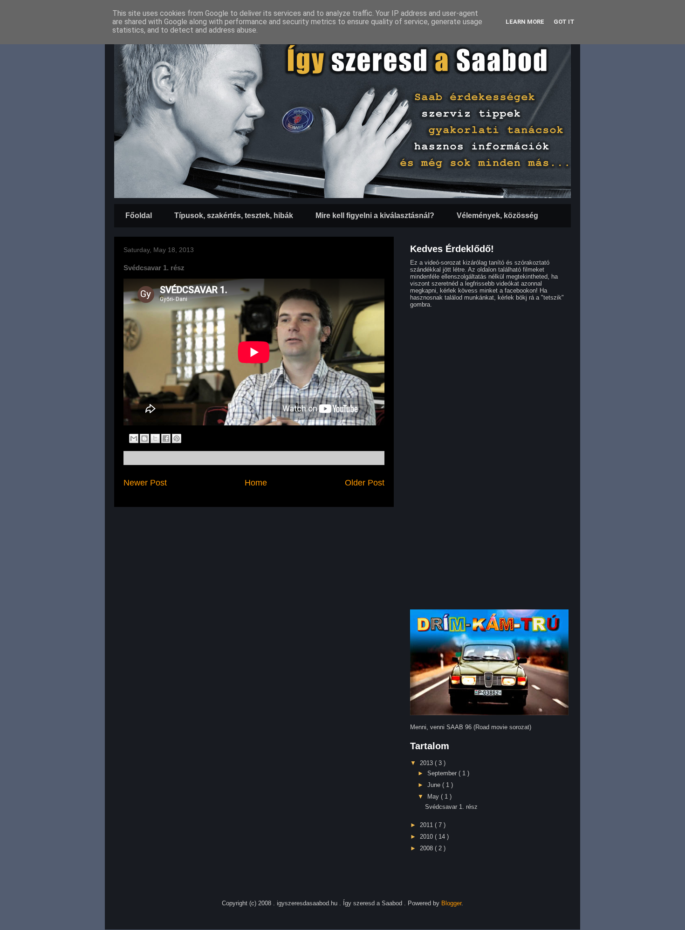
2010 (427, 836)
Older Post (364, 482)
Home (256, 482)
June (434, 784)
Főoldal (138, 215)
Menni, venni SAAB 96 (441, 727)
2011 (427, 824)
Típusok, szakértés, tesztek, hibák (233, 215)
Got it (564, 21)
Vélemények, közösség (497, 215)
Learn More (525, 21)
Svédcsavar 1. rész (451, 806)
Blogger (451, 903)
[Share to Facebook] (166, 438)
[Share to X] (155, 438)
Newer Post (145, 482)
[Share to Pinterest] (176, 438)
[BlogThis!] (144, 438)
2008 (427, 848)
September (443, 773)
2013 (427, 762)
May (434, 796)
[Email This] (133, 438)
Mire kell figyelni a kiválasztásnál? (374, 215)
